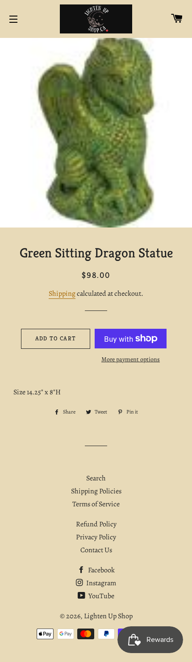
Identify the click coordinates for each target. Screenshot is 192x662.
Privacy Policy (96, 537)
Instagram (100, 583)
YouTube (100, 596)
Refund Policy (96, 524)
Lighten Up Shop (108, 616)
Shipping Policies (96, 491)
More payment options (130, 359)
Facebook (101, 570)
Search (96, 478)
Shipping (62, 293)
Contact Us (96, 550)
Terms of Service (96, 504)
